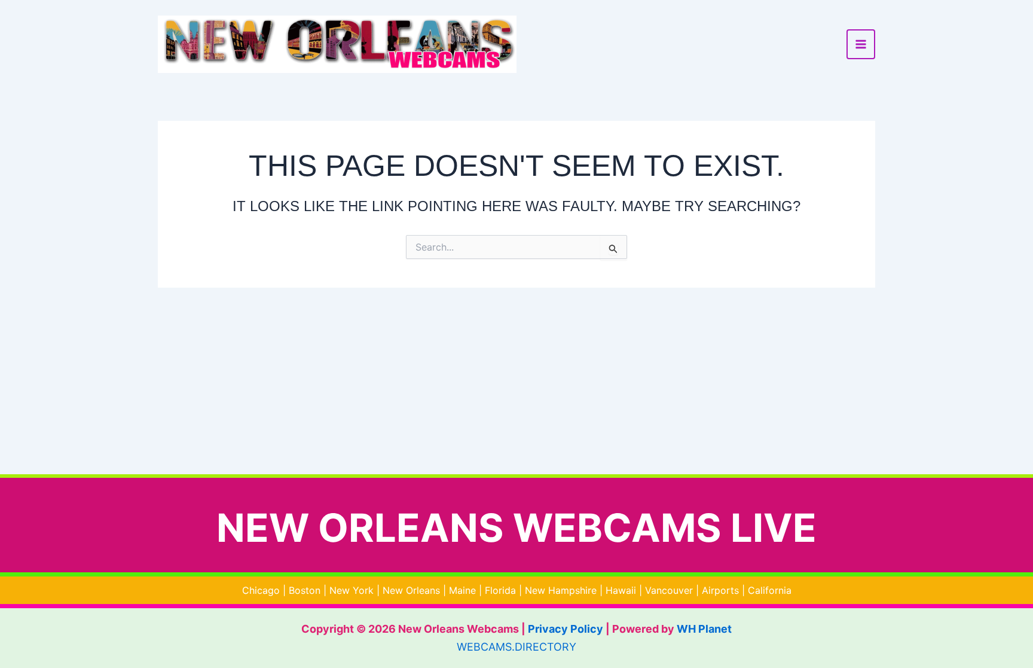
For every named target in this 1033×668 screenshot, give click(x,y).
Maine (462, 590)
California (769, 590)
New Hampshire (561, 590)
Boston (304, 590)
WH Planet (704, 629)
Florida (500, 590)
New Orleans (411, 590)
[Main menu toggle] (860, 44)
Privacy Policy (565, 629)
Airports (720, 590)
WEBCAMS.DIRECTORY (516, 646)
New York (351, 590)
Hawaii (621, 590)
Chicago (261, 590)
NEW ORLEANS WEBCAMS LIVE (516, 527)
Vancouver (669, 590)
